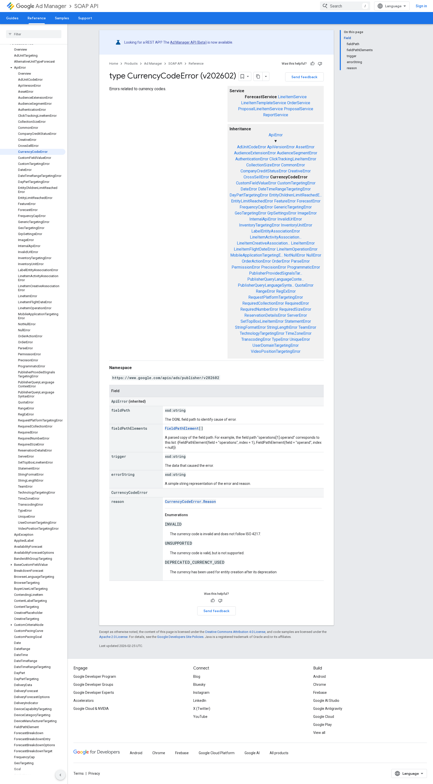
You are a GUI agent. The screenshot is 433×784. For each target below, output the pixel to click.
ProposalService (298, 108)
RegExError (286, 291)
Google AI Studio (326, 701)
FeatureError (285, 201)
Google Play (322, 725)
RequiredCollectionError (263, 303)
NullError (313, 255)
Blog (196, 677)
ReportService (275, 115)
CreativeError (299, 171)
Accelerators (83, 701)
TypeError (280, 339)
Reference (37, 18)
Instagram (201, 693)
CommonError (293, 165)
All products (279, 753)
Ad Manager (51, 6)
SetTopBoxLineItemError (262, 321)
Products (131, 63)
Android (319, 677)
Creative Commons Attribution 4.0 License (235, 632)
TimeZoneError (298, 333)
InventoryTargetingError (259, 225)
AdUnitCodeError (251, 147)
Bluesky (199, 685)
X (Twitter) (201, 709)
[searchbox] (33, 34)
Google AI (252, 753)
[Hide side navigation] (60, 775)
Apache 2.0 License (113, 637)
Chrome (319, 685)
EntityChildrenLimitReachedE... (295, 195)
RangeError (265, 291)
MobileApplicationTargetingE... (256, 255)
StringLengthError (282, 327)
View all (319, 733)
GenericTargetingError (293, 207)
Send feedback (304, 77)
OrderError (281, 261)
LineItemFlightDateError (255, 249)
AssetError (305, 147)
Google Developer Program (94, 677)
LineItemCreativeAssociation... (263, 243)
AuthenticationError (251, 159)
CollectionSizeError (263, 165)
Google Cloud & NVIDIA (91, 709)
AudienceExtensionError (255, 153)
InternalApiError (262, 219)
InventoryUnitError (296, 225)
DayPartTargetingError (249, 195)
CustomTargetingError (296, 183)
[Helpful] (312, 63)
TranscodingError (256, 339)
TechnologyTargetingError (262, 333)
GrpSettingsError (281, 213)
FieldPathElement (182, 428)
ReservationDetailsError (265, 315)
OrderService (298, 102)
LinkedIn (199, 701)
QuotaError (304, 285)
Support (85, 18)
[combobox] (345, 6)
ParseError (300, 261)
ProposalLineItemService (260, 108)
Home (113, 63)
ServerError (297, 315)
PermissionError (246, 267)
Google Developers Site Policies (180, 637)
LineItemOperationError (297, 249)
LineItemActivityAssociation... (275, 237)
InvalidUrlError (289, 219)
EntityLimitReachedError (252, 201)
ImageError (307, 213)
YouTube (200, 717)
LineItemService (292, 96)
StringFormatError (250, 327)
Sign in (421, 6)
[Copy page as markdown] (258, 76)
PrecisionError (273, 267)
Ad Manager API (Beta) (188, 42)
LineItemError (303, 243)
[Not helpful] (320, 63)
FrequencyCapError (256, 207)
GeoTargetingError (250, 213)
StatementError (298, 321)
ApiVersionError (281, 147)
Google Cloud (323, 717)
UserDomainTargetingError (276, 345)
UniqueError (300, 339)
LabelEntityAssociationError (275, 231)
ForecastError (308, 201)
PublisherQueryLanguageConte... (275, 279)
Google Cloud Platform (217, 753)
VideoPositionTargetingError (275, 351)
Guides (12, 18)
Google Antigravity (327, 709)
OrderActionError (256, 261)
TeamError (307, 327)
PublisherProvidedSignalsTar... (275, 273)
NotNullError (294, 255)
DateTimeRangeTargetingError (284, 189)
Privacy (94, 773)
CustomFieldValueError (256, 183)
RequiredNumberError (259, 309)
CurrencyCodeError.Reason (190, 501)
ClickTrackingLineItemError (292, 159)
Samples (62, 18)
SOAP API (86, 6)
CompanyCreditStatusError (264, 171)
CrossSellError (256, 177)
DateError (249, 189)
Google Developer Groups (93, 685)
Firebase (320, 693)
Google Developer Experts (93, 693)
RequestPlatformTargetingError (275, 297)
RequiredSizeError (295, 309)
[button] (32, 68)
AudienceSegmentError (297, 153)
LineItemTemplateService (263, 102)
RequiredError (297, 303)
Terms (78, 773)
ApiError (276, 135)
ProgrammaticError (303, 267)
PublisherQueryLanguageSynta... (266, 285)
